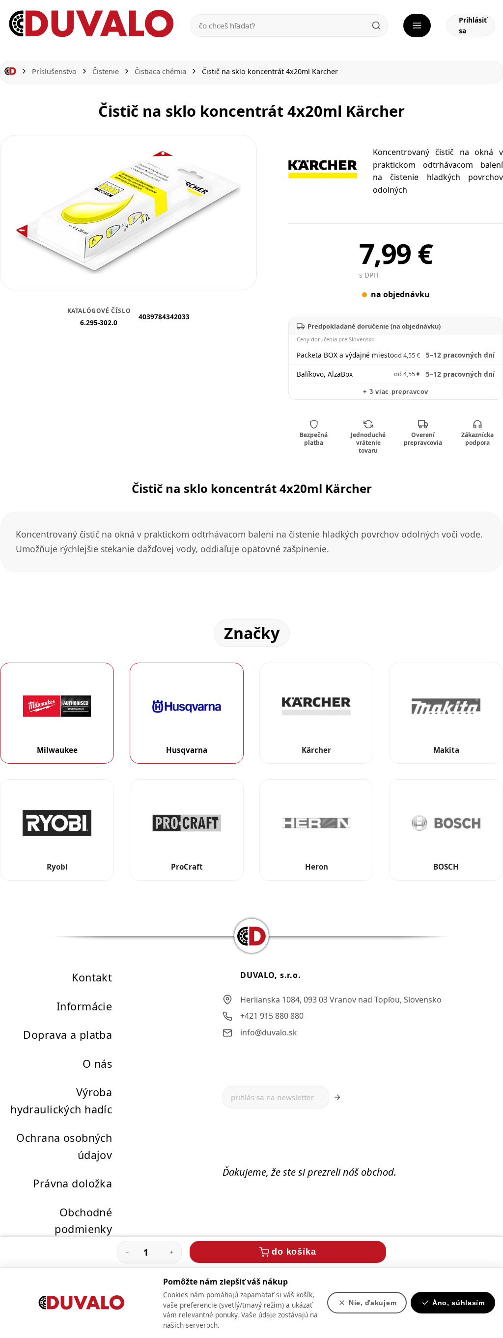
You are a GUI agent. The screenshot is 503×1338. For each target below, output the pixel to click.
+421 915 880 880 (272, 1015)
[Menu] (417, 25)
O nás (97, 1063)
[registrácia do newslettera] (337, 1097)
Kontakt (92, 977)
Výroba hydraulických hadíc (61, 1100)
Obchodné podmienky (83, 1220)
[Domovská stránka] (10, 71)
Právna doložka (72, 1183)
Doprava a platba (67, 1035)
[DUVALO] (91, 24)
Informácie (84, 1006)
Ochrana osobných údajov (64, 1146)
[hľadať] (376, 25)
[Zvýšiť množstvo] (171, 1252)
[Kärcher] (322, 169)
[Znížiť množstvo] (127, 1252)
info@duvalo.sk (268, 1032)
